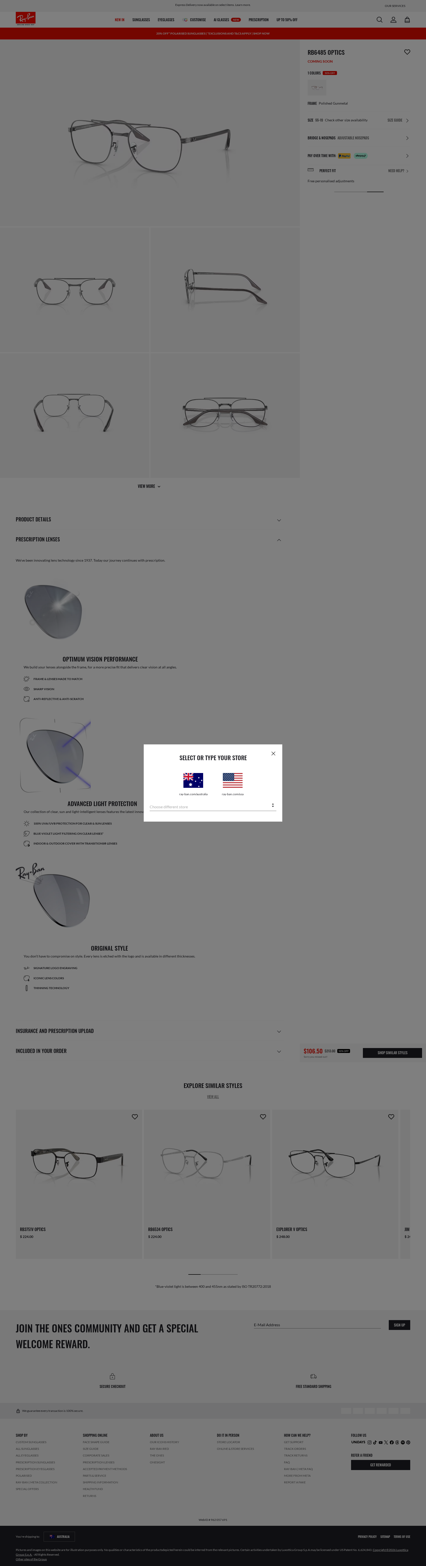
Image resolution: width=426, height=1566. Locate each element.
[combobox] (213, 805)
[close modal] (273, 753)
